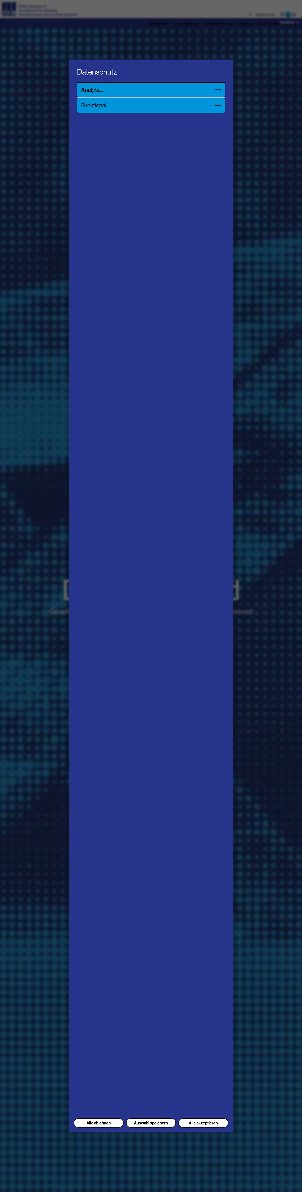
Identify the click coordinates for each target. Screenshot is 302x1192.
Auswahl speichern (151, 1122)
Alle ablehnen (98, 1122)
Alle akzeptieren (203, 1122)
